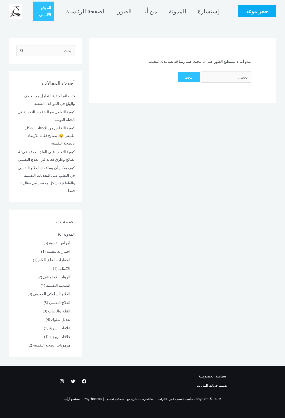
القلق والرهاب (59, 311)
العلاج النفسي (59, 302)
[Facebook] (84, 381)
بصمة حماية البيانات (212, 385)
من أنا (150, 11)
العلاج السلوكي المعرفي (51, 293)
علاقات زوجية (59, 336)
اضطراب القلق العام (54, 259)
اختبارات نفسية (58, 251)
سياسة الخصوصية (212, 376)
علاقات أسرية (59, 327)
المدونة (177, 11)
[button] (257, 11)
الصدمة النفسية (58, 285)
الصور (124, 11)
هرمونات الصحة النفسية (51, 345)
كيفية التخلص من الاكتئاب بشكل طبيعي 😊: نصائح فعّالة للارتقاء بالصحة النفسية (50, 135)
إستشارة (208, 11)
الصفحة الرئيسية (86, 11)
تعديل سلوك (60, 319)
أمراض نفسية (59, 242)
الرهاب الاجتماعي (56, 276)
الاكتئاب (64, 268)
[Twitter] (73, 381)
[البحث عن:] (225, 77)
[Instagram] (62, 381)
